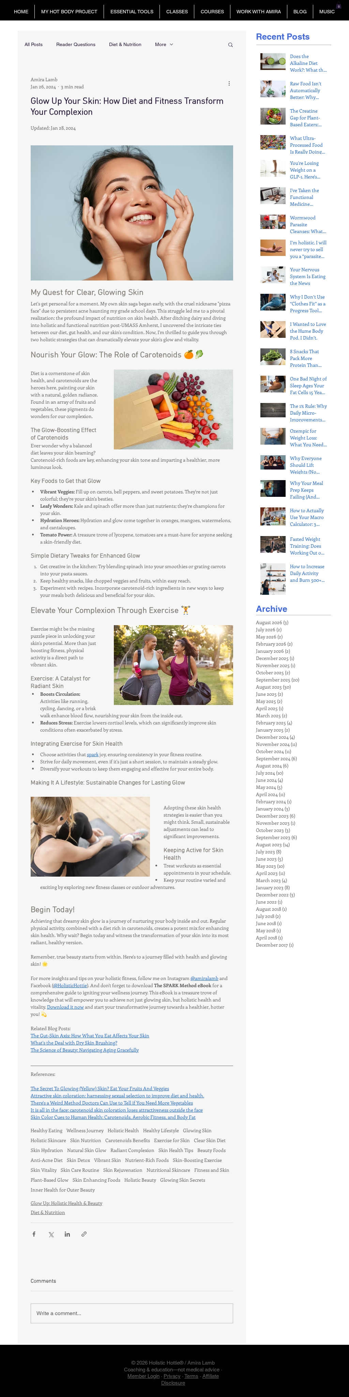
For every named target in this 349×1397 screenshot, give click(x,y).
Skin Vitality (44, 1170)
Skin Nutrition (85, 1140)
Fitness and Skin (211, 1170)
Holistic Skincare (48, 1140)
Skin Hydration (47, 1150)
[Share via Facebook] (34, 1234)
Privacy (172, 1376)
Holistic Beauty (140, 1180)
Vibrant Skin (107, 1160)
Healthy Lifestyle (161, 1130)
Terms (191, 1376)
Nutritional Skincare (168, 1170)
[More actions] (229, 83)
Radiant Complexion (132, 1150)
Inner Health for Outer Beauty (63, 1190)
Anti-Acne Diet (47, 1160)
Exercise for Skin (172, 1140)
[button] (69, 11)
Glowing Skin (197, 1130)
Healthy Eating (46, 1130)
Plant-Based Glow (50, 1180)
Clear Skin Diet (210, 1140)
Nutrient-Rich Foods (147, 1160)
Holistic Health (123, 1130)
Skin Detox (78, 1160)
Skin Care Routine (80, 1170)
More (160, 44)
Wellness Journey (85, 1130)
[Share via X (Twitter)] (50, 1234)
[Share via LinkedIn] (67, 1234)
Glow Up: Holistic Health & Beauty (66, 1203)
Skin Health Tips (175, 1150)
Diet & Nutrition (125, 44)
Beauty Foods (211, 1150)
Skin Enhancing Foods (96, 1180)
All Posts (34, 44)
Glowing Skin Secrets (182, 1180)
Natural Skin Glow (86, 1150)
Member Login (143, 1376)
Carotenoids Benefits (127, 1140)
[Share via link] (84, 1234)
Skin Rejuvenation (122, 1170)
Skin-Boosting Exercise (197, 1160)
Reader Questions (75, 44)
